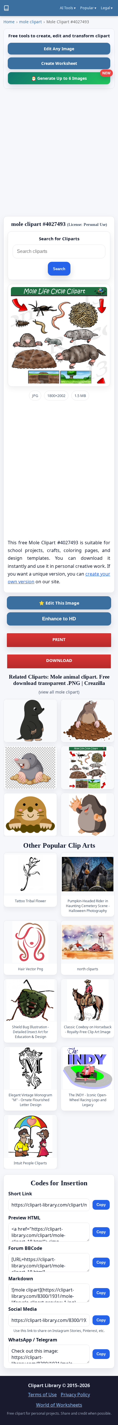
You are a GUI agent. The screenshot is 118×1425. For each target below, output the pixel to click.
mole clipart (30, 21)
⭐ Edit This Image (59, 603)
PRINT (59, 639)
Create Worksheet (59, 63)
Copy (101, 1205)
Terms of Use (42, 1394)
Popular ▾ (88, 7)
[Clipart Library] (6, 8)
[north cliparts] (87, 942)
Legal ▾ (107, 7)
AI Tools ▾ (68, 7)
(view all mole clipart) (59, 692)
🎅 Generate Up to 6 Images (70, 76)
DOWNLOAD (59, 660)
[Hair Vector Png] (30, 942)
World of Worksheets (59, 1405)
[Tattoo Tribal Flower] (30, 874)
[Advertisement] (59, 152)
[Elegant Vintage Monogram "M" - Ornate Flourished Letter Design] (30, 1068)
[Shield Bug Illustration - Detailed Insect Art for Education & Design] (30, 1000)
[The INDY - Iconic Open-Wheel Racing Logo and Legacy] (87, 1068)
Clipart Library (44, 1385)
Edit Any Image (59, 48)
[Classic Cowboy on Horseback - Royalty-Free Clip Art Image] (87, 1000)
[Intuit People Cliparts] (30, 1136)
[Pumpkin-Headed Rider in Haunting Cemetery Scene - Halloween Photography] (87, 874)
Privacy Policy (75, 1394)
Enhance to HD (59, 618)
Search (59, 269)
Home (9, 21)
